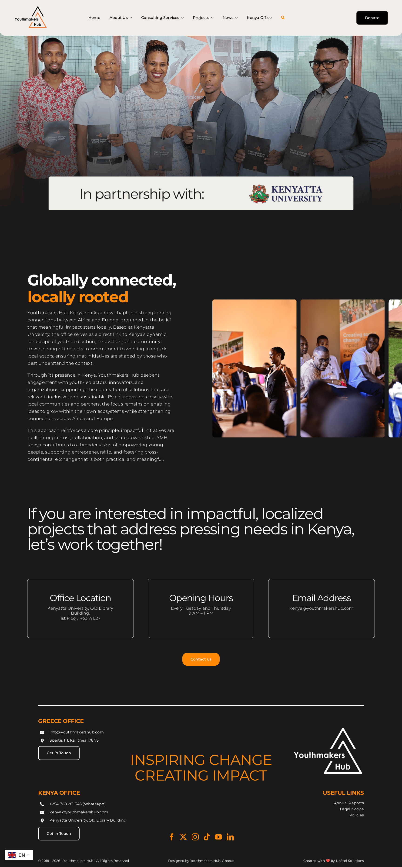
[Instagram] (195, 836)
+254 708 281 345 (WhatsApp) (77, 804)
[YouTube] (218, 836)
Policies (356, 815)
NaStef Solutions (350, 861)
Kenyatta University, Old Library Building (88, 820)
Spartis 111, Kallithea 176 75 (74, 740)
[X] (183, 836)
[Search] (283, 17)
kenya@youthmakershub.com (79, 812)
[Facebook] (171, 836)
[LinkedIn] (230, 836)
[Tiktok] (206, 836)
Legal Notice (352, 809)
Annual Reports (349, 803)
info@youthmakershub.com (77, 732)
